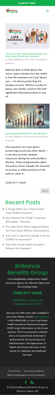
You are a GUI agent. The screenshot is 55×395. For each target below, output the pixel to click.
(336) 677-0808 (16, 182)
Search (45, 191)
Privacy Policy (14, 371)
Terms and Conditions (34, 371)
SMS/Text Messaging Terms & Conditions (26, 375)
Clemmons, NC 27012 (27, 304)
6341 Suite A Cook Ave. (27, 300)
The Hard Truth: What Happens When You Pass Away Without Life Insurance (26, 55)
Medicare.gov (41, 316)
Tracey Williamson (15, 59)
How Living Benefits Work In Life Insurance (26, 133)
